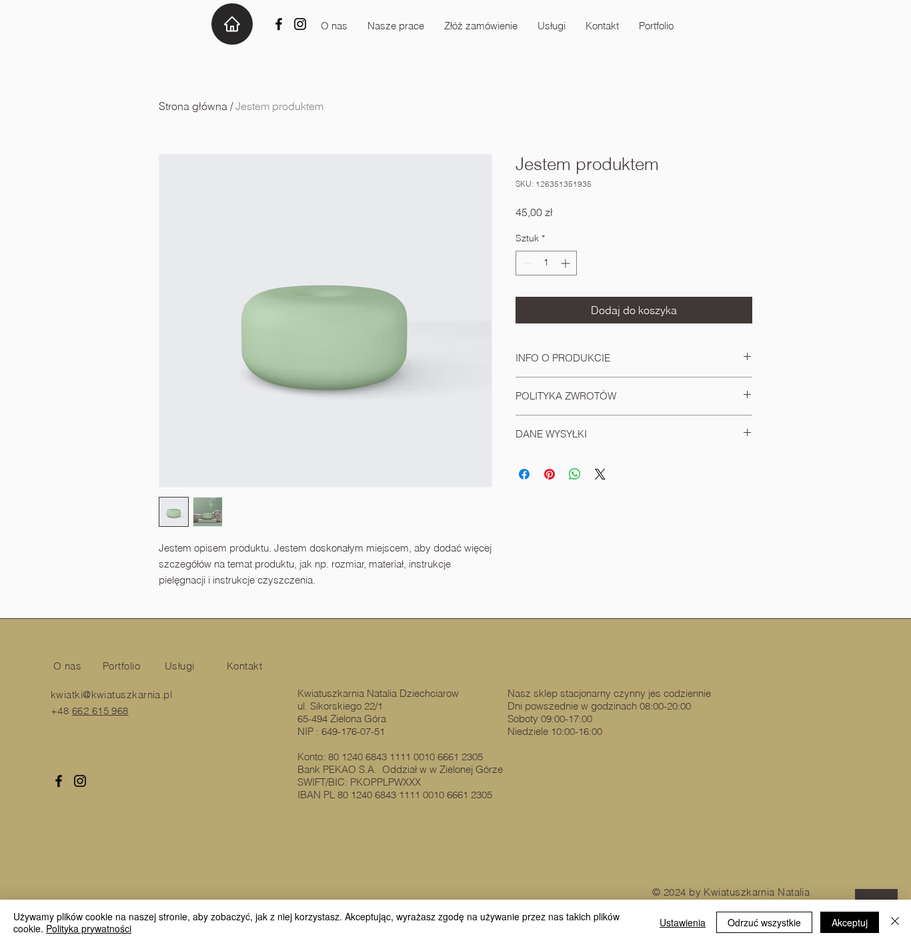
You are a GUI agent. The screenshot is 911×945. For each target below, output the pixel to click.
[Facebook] (279, 24)
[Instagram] (300, 24)
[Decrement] (526, 263)
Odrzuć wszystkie (764, 922)
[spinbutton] (546, 263)
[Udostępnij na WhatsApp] (575, 474)
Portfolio (121, 666)
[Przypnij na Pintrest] (550, 474)
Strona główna (193, 106)
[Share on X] (600, 474)
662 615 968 (100, 710)
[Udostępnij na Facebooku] (524, 474)
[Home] (232, 24)
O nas (67, 666)
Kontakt (244, 666)
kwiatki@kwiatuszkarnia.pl (111, 694)
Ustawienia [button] (683, 922)
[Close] (895, 922)
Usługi (180, 666)
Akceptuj (850, 922)
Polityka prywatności (88, 928)
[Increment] (566, 263)
